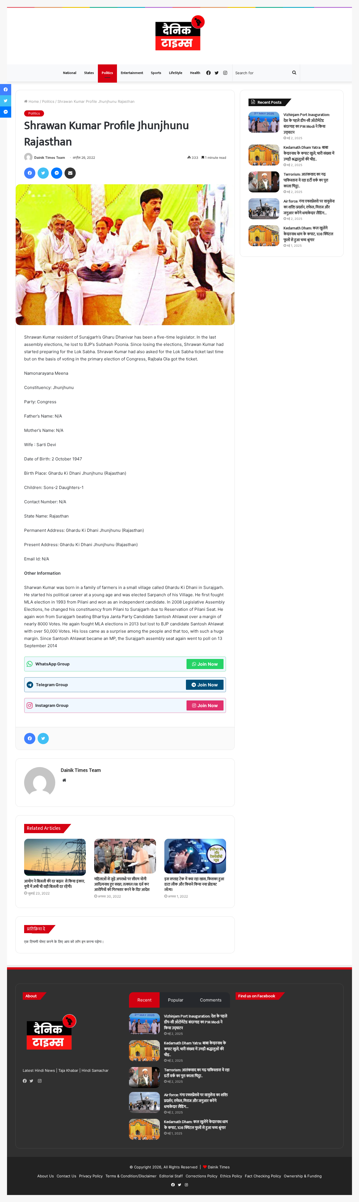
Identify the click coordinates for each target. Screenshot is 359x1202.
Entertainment (132, 73)
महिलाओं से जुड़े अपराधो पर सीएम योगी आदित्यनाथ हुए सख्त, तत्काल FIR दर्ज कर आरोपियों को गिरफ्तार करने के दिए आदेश (121, 884)
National (69, 73)
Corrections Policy (201, 1176)
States (89, 73)
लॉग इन (80, 941)
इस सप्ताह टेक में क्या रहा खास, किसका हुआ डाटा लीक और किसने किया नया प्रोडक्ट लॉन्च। (194, 884)
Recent (144, 1000)
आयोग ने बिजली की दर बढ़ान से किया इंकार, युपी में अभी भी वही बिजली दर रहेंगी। (54, 884)
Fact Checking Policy (263, 1176)
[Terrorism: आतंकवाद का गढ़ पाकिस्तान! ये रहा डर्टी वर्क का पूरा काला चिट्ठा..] (263, 181)
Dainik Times (219, 1167)
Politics (107, 73)
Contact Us (66, 1176)
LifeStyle (175, 73)
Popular (175, 1000)
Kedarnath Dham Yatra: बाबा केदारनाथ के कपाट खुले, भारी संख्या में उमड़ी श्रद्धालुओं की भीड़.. (309, 153)
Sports (156, 73)
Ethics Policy (231, 1176)
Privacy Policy (91, 1176)
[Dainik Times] (179, 36)
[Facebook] (26, 1081)
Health (195, 73)
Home (33, 101)
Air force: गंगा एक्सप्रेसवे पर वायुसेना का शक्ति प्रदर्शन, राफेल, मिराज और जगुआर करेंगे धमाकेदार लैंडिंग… (309, 207)
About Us (45, 1176)
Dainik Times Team (49, 157)
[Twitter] (32, 1081)
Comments (211, 1000)
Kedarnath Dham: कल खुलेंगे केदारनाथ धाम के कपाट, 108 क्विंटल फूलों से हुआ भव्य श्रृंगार (308, 234)
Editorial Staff (171, 1176)
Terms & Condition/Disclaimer (131, 1176)
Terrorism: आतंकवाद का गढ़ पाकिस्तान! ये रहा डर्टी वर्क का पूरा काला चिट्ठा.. (306, 180)
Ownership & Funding (303, 1176)
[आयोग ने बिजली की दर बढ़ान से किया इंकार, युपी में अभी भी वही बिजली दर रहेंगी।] (55, 857)
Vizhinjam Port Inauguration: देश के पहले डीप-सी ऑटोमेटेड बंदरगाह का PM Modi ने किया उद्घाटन (307, 123)
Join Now (207, 664)
